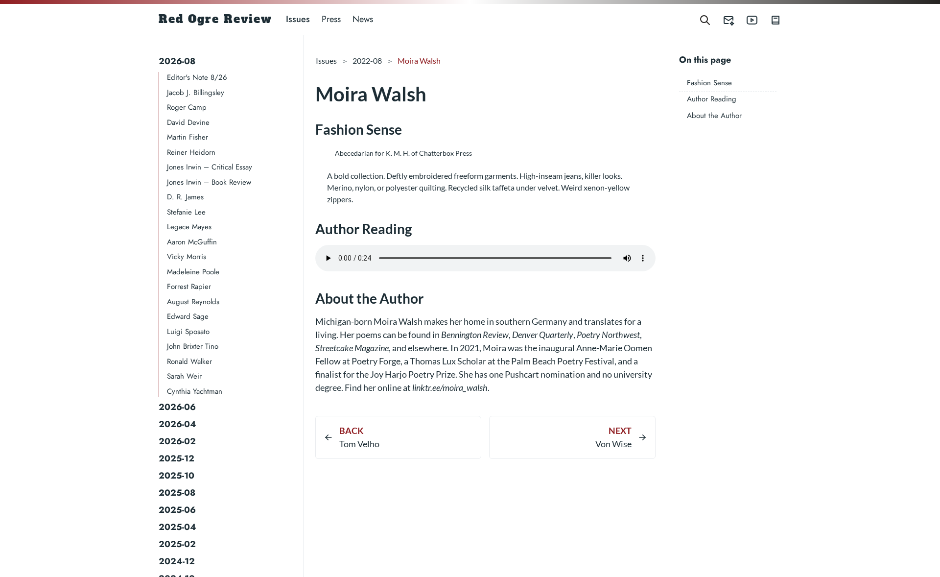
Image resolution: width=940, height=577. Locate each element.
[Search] (705, 19)
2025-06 (177, 510)
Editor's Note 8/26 (197, 77)
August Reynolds (193, 301)
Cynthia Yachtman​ (194, 391)
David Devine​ (188, 122)
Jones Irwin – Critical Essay (209, 167)
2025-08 (177, 492)
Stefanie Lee (186, 212)
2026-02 (177, 441)
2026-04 (177, 424)
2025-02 (177, 544)
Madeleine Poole (193, 271)
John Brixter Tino (192, 346)
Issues (298, 19)
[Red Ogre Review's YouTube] (746, 19)
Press (331, 19)
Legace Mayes (189, 226)
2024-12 (177, 561)
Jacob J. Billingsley (195, 92)
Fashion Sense (709, 82)
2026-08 (177, 61)
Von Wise (613, 443)
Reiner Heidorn (191, 152)
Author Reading (711, 99)
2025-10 (176, 475)
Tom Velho (359, 443)
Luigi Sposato (188, 331)
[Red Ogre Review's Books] (769, 19)
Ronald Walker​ (189, 361)
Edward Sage (188, 316)
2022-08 (367, 60)
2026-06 (177, 407)
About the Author (714, 115)
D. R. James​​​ (185, 197)
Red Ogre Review (215, 19)
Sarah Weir (184, 376)
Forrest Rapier (189, 286)
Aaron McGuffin (192, 242)
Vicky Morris (186, 256)
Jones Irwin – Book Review (209, 182)
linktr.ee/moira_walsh (450, 387)
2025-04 (177, 527)
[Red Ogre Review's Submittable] (722, 19)
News (362, 19)
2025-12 (176, 458)
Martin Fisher (187, 137)
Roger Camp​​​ (187, 107)
